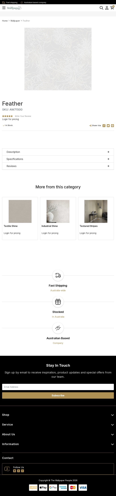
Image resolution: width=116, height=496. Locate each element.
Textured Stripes (88, 226)
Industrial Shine (50, 226)
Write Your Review (23, 116)
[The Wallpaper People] (14, 7)
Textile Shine (11, 226)
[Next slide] (106, 220)
